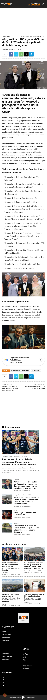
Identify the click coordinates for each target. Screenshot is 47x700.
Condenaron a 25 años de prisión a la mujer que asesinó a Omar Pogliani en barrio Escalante (26, 529)
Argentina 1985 (15, 370)
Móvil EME (16, 479)
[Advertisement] (23, 21)
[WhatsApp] (21, 54)
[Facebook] (11, 54)
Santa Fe (4, 604)
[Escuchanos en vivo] (34, 4)
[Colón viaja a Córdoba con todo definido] (7, 514)
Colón (15, 510)
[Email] (26, 54)
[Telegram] (31, 54)
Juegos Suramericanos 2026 (22, 495)
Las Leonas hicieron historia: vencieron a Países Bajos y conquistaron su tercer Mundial (19, 462)
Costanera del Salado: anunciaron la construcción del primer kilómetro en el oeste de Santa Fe (11, 598)
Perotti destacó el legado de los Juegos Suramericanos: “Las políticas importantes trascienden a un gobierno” (26, 485)
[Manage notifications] (5, 695)
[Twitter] (16, 54)
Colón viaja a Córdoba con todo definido (25, 514)
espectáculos (25, 370)
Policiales (16, 523)
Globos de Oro (36, 370)
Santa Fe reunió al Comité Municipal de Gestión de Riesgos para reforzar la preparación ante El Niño (34, 597)
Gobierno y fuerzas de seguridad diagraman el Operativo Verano (10, 388)
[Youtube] (3, 686)
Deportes (5, 456)
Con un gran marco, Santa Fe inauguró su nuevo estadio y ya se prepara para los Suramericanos (26, 500)
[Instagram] (3, 680)
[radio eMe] (8, 4)
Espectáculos (6, 36)
